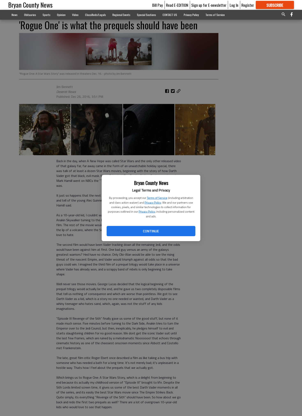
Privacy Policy (153, 202)
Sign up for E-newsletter (208, 5)
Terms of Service (157, 198)
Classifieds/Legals (95, 15)
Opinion (61, 15)
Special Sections (146, 15)
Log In (234, 5)
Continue (151, 231)
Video (75, 15)
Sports (46, 15)
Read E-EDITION (177, 5)
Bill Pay (157, 5)
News (14, 15)
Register (247, 5)
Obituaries (30, 15)
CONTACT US (170, 15)
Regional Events (121, 15)
